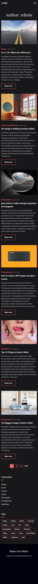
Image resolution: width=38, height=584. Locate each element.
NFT (20, 525)
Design (3, 484)
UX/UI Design (31, 533)
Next (26, 466)
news (13, 525)
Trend (21, 533)
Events (3, 488)
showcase (27, 529)
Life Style (31, 521)
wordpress (14, 537)
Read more (8, 86)
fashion (13, 521)
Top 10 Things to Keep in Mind (14, 352)
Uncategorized (6, 501)
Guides (3, 494)
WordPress (5, 504)
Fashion (4, 491)
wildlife (5, 537)
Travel (13, 533)
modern (5, 525)
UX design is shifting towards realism (18, 129)
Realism (17, 529)
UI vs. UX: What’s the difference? (16, 52)
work (23, 537)
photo (27, 525)
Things (5, 533)
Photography (5, 498)
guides (22, 521)
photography (7, 529)
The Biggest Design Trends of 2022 (17, 423)
